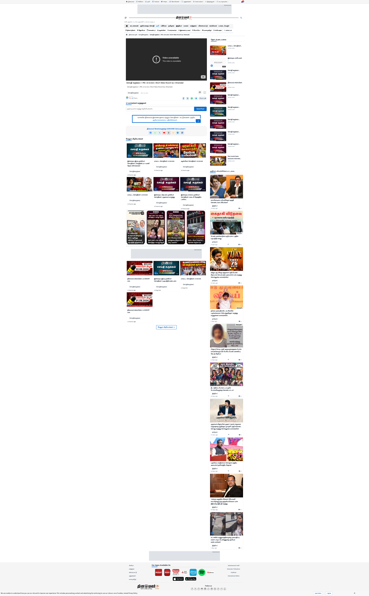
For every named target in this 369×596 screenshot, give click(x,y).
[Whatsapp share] (191, 98)
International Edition (233, 576)
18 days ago (214, 244)
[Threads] (168, 132)
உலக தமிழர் (132, 579)
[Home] (126, 34)
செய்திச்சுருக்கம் (143, 35)
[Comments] (200, 92)
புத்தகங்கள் (132, 576)
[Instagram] (173, 132)
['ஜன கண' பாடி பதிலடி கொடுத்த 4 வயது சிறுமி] (156, 227)
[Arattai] (221, 588)
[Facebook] (150, 132)
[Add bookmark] (204, 92)
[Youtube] (201, 588)
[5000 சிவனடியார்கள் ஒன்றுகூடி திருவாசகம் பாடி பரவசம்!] (176, 227)
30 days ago (214, 283)
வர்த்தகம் (131, 569)
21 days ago (214, 360)
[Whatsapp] (155, 132)
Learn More (318, 593)
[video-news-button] (129, 155)
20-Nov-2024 (231, 134)
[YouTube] (164, 132)
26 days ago (214, 509)
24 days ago (214, 208)
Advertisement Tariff (233, 565)
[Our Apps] (224, 588)
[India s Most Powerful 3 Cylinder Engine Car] (196, 227)
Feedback (233, 572)
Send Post (200, 109)
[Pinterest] (211, 588)
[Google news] (182, 132)
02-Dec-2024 (231, 48)
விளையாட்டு (133, 572)
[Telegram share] (196, 98)
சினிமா (131, 565)
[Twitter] (159, 132)
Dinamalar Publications (233, 569)
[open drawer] (125, 17)
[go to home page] (183, 18)
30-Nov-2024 (231, 109)
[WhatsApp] (208, 588)
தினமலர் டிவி (133, 35)
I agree (329, 593)
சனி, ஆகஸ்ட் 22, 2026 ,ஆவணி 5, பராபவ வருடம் (139, 22)
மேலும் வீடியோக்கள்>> (166, 327)
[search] (241, 18)
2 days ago (214, 321)
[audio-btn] (228, 244)
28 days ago (214, 396)
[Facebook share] (183, 98)
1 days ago (214, 548)
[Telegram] (177, 132)
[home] (126, 26)
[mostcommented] (226, 186)
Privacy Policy (133, 593)
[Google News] (214, 588)
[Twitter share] (187, 98)
